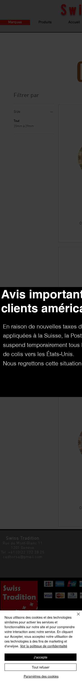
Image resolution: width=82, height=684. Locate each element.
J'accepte (40, 657)
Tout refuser (40, 667)
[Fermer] (75, 616)
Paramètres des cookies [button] (41, 676)
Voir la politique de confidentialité (43, 646)
